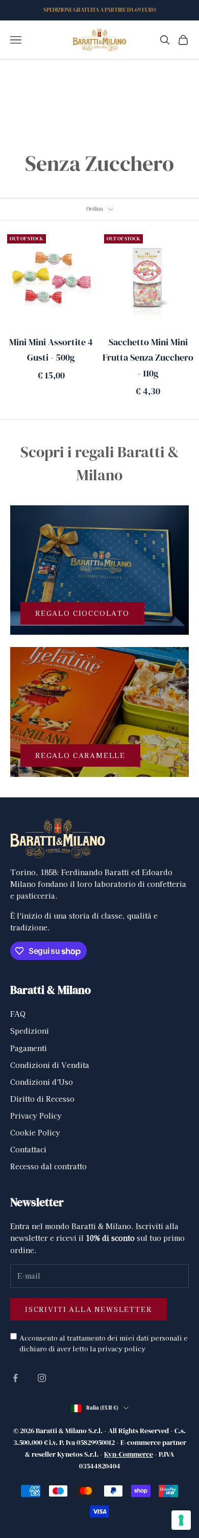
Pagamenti (28, 1048)
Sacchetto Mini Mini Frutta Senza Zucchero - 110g (148, 358)
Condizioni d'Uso (41, 1082)
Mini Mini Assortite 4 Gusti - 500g (51, 350)
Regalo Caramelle (80, 755)
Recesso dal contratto (48, 1166)
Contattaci (28, 1149)
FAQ (18, 1014)
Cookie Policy (35, 1132)
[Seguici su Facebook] (15, 1378)
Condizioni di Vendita (49, 1065)
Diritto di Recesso (42, 1099)
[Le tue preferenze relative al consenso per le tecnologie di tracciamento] (181, 1520)
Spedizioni (29, 1031)
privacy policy (121, 1348)
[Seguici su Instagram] (42, 1378)
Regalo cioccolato (82, 613)
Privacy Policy (36, 1115)
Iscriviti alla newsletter (88, 1309)
